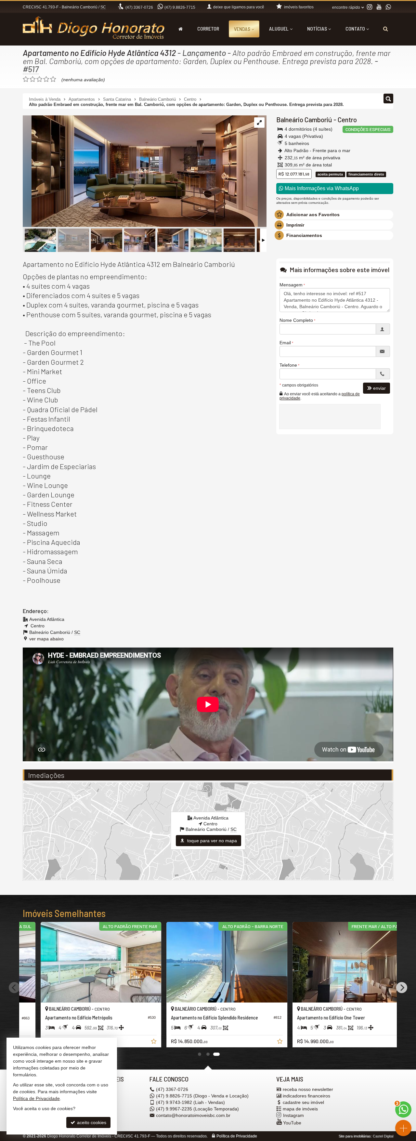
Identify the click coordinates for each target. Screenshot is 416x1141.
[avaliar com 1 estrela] (26, 79)
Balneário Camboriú (304, 119)
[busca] (385, 28)
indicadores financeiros (306, 1095)
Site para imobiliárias (355, 1136)
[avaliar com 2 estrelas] (33, 79)
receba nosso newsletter (308, 1089)
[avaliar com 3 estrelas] (39, 79)
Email (285, 342)
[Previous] (14, 987)
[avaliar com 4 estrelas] (46, 79)
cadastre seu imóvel (303, 1102)
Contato (355, 28)
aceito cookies (91, 1122)
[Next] (401, 987)
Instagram (293, 1115)
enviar (379, 388)
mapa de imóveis (300, 1108)
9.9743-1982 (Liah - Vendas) (190, 1102)
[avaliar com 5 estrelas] (53, 79)
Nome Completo (296, 320)
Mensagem (291, 284)
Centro (347, 119)
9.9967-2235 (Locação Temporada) (197, 1108)
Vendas (242, 29)
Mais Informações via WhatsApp (321, 188)
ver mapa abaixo (46, 638)
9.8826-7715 (179, 7)
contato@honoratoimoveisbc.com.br (193, 1115)
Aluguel (279, 28)
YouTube (292, 1122)
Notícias (317, 28)
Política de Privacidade (236, 1136)
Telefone (288, 365)
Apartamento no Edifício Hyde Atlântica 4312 (99, 53)
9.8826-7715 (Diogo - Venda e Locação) (202, 1095)
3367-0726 (139, 7)
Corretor (208, 28)
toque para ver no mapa (211, 840)
